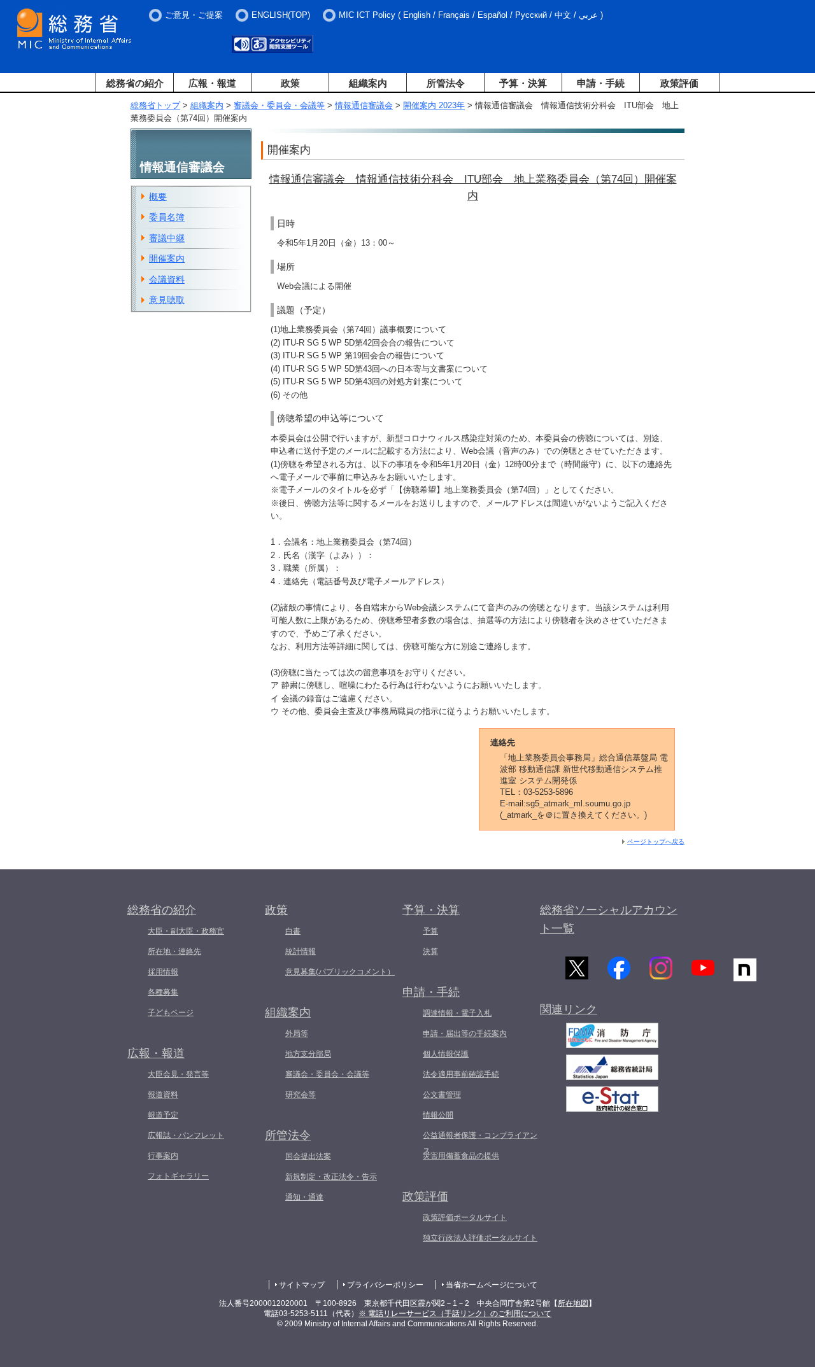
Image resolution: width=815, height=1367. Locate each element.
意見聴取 (167, 300)
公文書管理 (442, 1094)
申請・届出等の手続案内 (465, 1033)
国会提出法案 (308, 1156)
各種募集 (163, 992)
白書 (293, 931)
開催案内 (167, 258)
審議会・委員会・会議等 (279, 105)
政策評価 (679, 83)
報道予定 (163, 1115)
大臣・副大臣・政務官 (186, 931)
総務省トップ (155, 105)
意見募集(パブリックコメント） (340, 971)
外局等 (296, 1033)
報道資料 (163, 1094)
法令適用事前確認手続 (461, 1074)
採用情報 (163, 971)
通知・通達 (304, 1197)
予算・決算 (523, 83)
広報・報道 (212, 83)
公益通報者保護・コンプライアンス (480, 1143)
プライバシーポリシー (385, 1285)
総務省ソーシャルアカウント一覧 (608, 919)
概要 (158, 197)
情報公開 (438, 1115)
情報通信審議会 (364, 105)
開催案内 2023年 (434, 105)
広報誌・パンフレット (186, 1135)
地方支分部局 (308, 1053)
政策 (290, 83)
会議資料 (167, 279)
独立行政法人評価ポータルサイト (480, 1237)
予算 (430, 931)
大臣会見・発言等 (178, 1074)
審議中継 (167, 238)
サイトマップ (302, 1285)
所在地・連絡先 (174, 951)
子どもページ (171, 1012)
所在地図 (573, 1303)
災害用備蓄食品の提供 (461, 1155)
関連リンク (568, 1009)
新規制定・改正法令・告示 (331, 1176)
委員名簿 (167, 217)
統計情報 (300, 951)
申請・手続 (601, 83)
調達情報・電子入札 (457, 1013)
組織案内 (368, 83)
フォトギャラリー (178, 1176)
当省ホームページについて (491, 1285)
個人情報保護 (446, 1053)
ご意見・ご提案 (194, 15)
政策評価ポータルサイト (465, 1217)
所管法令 (446, 83)
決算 (430, 951)
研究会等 (300, 1094)
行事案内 (163, 1155)
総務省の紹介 (135, 83)
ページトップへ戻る (655, 841)
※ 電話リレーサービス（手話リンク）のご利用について (454, 1313)
